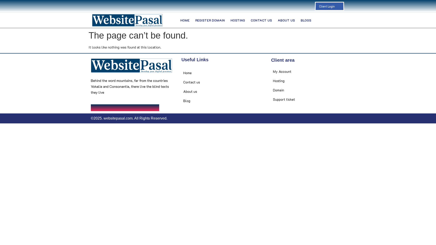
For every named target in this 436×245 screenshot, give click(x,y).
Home (185, 20)
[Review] (128, 6)
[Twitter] (101, 6)
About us (286, 20)
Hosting (237, 20)
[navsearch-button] (337, 20)
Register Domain (210, 20)
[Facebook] (92, 6)
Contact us (261, 20)
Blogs (306, 20)
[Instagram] (119, 6)
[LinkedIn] (110, 6)
